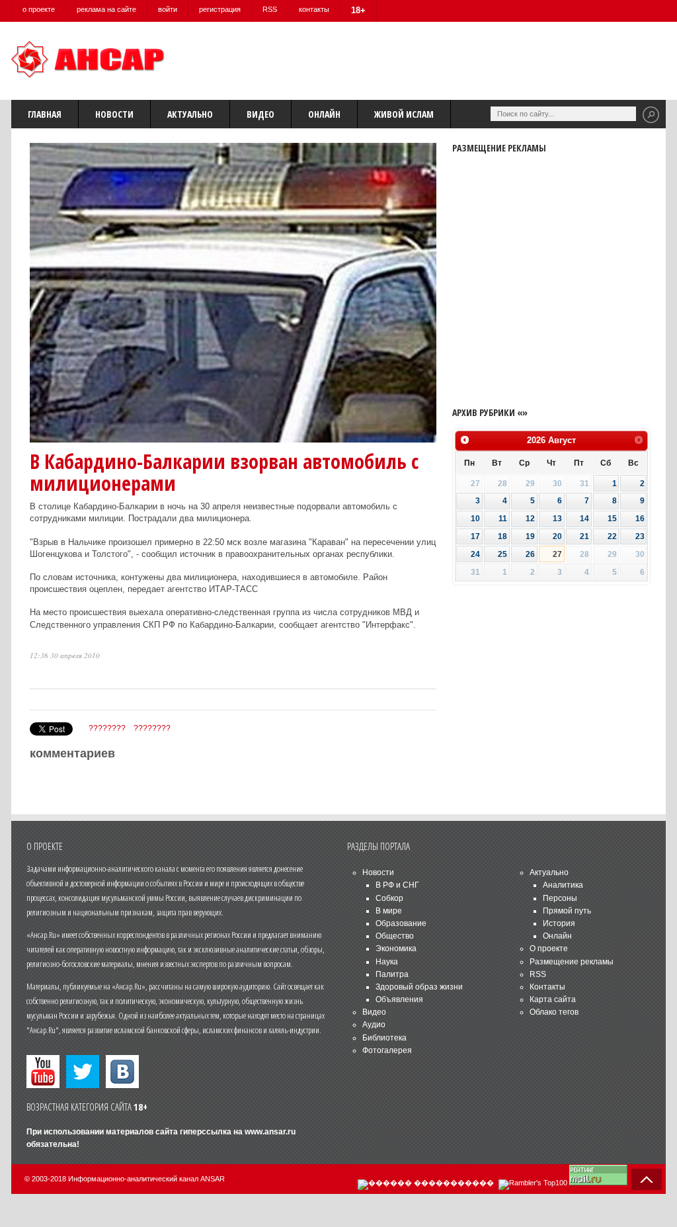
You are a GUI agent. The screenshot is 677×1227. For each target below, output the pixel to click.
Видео (260, 114)
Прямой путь (567, 910)
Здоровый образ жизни (419, 987)
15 (612, 518)
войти (167, 9)
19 (530, 536)
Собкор (389, 898)
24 (475, 554)
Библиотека (384, 1037)
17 (475, 536)
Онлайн (324, 114)
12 (530, 518)
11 (502, 518)
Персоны (560, 898)
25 (502, 554)
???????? (107, 728)
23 (640, 536)
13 (557, 518)
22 (612, 536)
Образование (401, 923)
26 (530, 554)
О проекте (549, 948)
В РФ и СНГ (397, 885)
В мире (389, 910)
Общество (395, 936)
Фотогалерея (387, 1050)
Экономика (396, 948)
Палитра (392, 974)
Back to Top (646, 1179)
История (559, 923)
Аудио (373, 1024)
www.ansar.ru (270, 1131)
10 (475, 518)
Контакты (547, 987)
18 (502, 536)
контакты (314, 9)
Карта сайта (553, 999)
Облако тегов (554, 1012)
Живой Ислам (404, 114)
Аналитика (563, 885)
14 (584, 518)
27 (557, 554)
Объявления (399, 999)
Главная (44, 114)
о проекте (38, 9)
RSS (269, 9)
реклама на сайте (106, 9)
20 (557, 536)
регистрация (220, 9)
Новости (114, 114)
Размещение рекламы (572, 961)
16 (640, 518)
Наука (387, 961)
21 (584, 536)
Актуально (190, 114)
